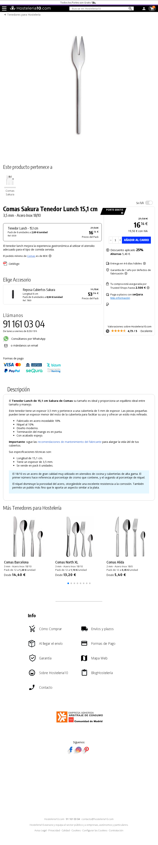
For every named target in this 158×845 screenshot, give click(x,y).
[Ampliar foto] (79, 154)
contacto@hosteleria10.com (97, 819)
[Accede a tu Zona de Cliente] (144, 9)
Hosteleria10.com (54, 819)
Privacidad (54, 830)
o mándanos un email (24, 345)
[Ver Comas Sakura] (10, 187)
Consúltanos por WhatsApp (28, 339)
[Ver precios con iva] (149, 203)
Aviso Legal (40, 830)
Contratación (116, 830)
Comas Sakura (10, 192)
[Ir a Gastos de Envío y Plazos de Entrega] (121, 213)
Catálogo (14, 264)
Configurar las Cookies (94, 830)
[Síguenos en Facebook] (71, 753)
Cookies (76, 830)
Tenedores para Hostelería (23, 14)
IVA (140, 203)
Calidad (66, 830)
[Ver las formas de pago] (32, 372)
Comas (31, 256)
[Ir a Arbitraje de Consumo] (80, 723)
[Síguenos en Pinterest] (86, 753)
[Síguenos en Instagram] (78, 753)
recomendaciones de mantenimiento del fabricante (70, 442)
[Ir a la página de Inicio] (30, 9)
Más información (120, 298)
